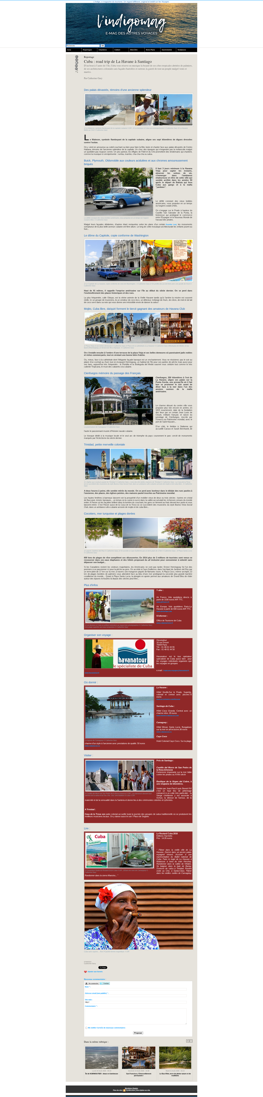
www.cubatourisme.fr (164, 623)
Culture (117, 50)
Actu (69, 50)
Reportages (87, 50)
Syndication (130, 1090)
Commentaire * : (91, 1006)
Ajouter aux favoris (95, 972)
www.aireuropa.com (164, 611)
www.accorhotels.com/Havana (168, 699)
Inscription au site (143, 1090)
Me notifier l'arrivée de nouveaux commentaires (106, 1028)
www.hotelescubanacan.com (167, 716)
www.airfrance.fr (162, 602)
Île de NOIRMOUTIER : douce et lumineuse (101, 1074)
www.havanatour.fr (92, 673)
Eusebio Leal (171, 224)
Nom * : (88, 987)
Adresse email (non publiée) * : (97, 993)
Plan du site (117, 1090)
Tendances (182, 50)
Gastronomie (167, 50)
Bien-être (134, 50)
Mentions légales (131, 1088)
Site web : (88, 1000)
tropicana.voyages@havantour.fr (176, 671)
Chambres (103, 50)
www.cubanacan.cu (163, 732)
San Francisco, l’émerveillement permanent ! (138, 1075)
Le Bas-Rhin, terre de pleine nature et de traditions (175, 1075)
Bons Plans (150, 50)
